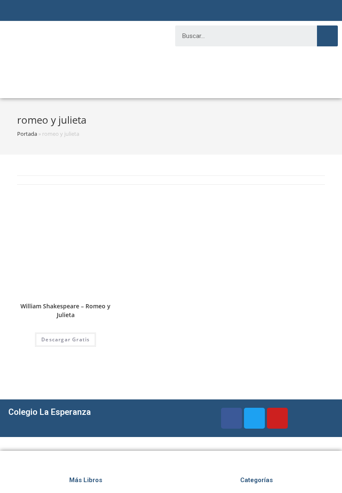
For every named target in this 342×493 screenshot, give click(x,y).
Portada (27, 133)
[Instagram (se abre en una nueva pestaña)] (169, 11)
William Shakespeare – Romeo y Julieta (65, 310)
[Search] (327, 35)
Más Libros (85, 480)
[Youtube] (277, 418)
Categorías (256, 480)
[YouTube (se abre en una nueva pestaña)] (179, 11)
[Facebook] (231, 418)
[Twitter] (254, 418)
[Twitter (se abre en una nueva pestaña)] (151, 11)
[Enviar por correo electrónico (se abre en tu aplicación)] (189, 11)
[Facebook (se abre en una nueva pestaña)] (159, 11)
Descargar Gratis (65, 339)
